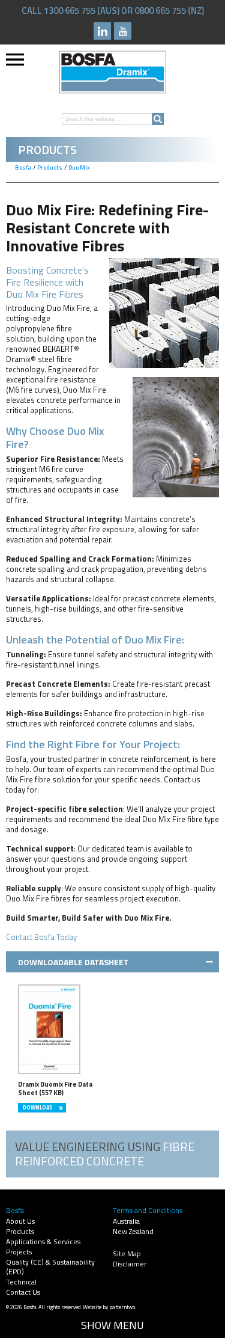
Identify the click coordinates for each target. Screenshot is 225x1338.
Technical (21, 1281)
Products (20, 1231)
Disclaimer (129, 1263)
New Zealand (133, 1231)
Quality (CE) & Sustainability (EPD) (50, 1266)
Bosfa (112, 72)
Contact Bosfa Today (41, 937)
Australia (126, 1221)
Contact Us (23, 1292)
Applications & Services (43, 1241)
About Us (20, 1221)
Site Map (127, 1253)
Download (38, 1107)
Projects (19, 1251)
